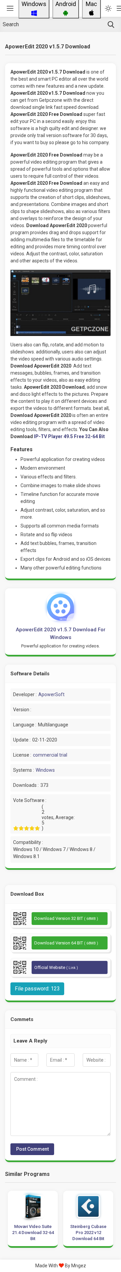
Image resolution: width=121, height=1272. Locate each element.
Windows (45, 770)
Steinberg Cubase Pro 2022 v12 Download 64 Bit (88, 1232)
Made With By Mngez (60, 1265)
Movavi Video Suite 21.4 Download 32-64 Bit (33, 1232)
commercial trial (50, 755)
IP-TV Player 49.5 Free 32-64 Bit (69, 436)
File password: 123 (37, 988)
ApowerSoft (51, 694)
